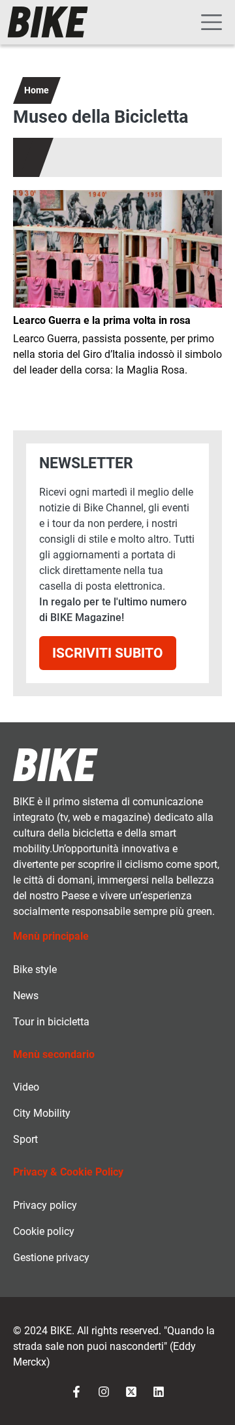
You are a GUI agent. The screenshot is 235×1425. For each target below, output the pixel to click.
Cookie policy (43, 1231)
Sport (25, 1139)
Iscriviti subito (107, 653)
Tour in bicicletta (51, 1022)
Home (36, 90)
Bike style (35, 969)
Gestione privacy (51, 1257)
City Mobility (41, 1113)
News (26, 995)
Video (26, 1087)
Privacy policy (45, 1205)
